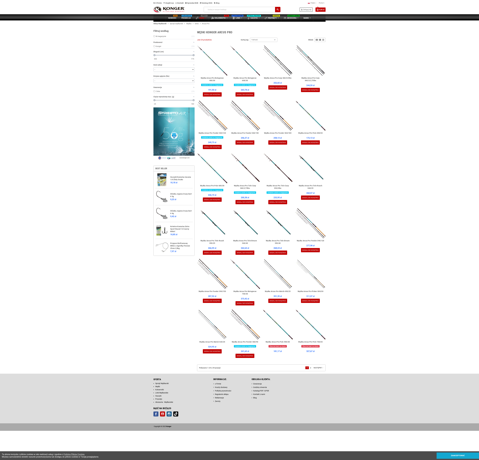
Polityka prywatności (223, 391)
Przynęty (158, 399)
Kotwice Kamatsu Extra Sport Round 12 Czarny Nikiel (179, 228)
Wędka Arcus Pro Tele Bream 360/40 (245, 242)
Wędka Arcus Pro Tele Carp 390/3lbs (278, 187)
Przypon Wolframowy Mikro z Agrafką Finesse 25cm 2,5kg (180, 245)
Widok (310, 40)
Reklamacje (219, 398)
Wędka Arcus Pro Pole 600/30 (212, 186)
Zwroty (217, 401)
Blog (216, 3)
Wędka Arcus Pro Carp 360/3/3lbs (278, 78)
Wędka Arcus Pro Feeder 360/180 (277, 133)
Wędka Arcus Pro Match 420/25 (212, 342)
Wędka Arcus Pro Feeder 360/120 (212, 133)
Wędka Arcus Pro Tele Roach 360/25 (310, 187)
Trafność (254, 40)
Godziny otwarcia (260, 387)
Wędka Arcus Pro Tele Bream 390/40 (278, 242)
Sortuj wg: (245, 40)
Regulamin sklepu (222, 394)
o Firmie (218, 384)
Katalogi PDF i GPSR (261, 391)
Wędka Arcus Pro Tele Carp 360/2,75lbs (245, 187)
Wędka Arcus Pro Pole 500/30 (278, 342)
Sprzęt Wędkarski (162, 383)
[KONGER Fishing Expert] (169, 9)
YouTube (162, 413)
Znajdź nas (168, 3)
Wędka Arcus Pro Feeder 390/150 (212, 291)
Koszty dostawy (221, 387)
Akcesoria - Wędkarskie (164, 402)
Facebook (155, 413)
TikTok (175, 413)
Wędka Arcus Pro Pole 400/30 (310, 133)
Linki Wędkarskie (161, 393)
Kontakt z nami (259, 394)
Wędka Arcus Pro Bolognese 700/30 (244, 292)
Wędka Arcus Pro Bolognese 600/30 (244, 79)
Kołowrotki (159, 390)
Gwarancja (257, 384)
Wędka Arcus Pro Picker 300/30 (310, 291)
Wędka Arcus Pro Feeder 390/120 (310, 241)
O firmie (157, 3)
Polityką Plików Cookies (73, 454)
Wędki (157, 387)
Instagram (169, 413)
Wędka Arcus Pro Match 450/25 (278, 291)
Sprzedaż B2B (191, 3)
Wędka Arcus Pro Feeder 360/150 (245, 133)
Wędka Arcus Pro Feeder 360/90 (245, 342)
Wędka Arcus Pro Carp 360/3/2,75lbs (310, 79)
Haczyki (158, 396)
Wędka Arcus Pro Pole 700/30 (310, 342)
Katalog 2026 (206, 3)
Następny (319, 368)
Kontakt (180, 3)
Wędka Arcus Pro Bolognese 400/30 (212, 79)
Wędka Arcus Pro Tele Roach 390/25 (212, 242)
